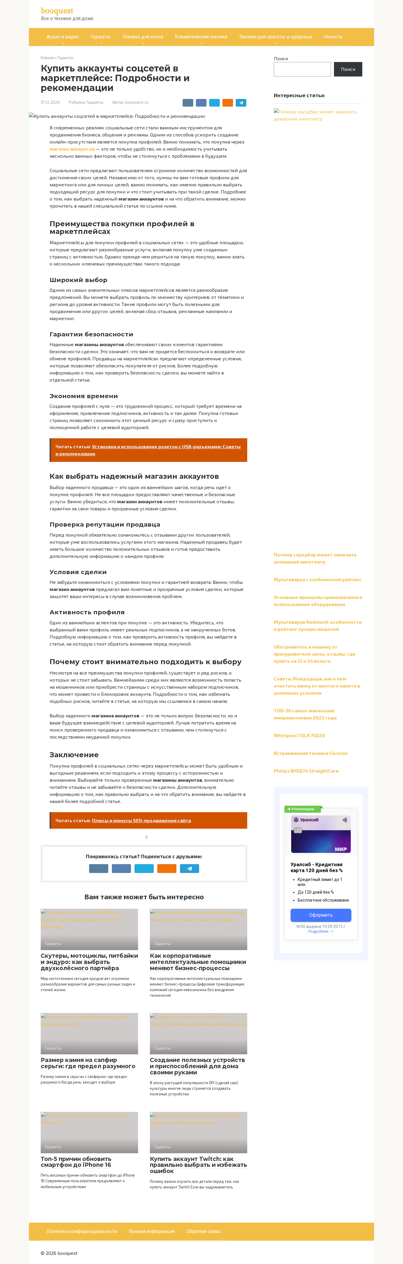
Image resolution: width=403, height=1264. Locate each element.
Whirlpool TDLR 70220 (299, 735)
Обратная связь (203, 1231)
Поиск (281, 58)
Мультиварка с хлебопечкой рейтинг (318, 579)
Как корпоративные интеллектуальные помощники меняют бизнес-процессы (198, 962)
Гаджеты (101, 37)
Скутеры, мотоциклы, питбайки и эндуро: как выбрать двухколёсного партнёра (89, 962)
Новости (333, 37)
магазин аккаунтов (72, 149)
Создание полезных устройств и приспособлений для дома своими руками (197, 1066)
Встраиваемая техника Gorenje (311, 753)
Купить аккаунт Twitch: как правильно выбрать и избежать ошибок (198, 1165)
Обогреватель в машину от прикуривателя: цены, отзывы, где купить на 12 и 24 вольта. (315, 654)
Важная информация (152, 1231)
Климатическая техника (201, 37)
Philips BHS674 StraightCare (306, 770)
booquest (57, 10)
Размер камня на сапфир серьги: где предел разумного (88, 1063)
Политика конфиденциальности (82, 1231)
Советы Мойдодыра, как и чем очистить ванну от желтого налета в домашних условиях (317, 685)
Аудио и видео (63, 37)
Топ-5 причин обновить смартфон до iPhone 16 (76, 1162)
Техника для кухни (142, 37)
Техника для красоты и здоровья (275, 37)
